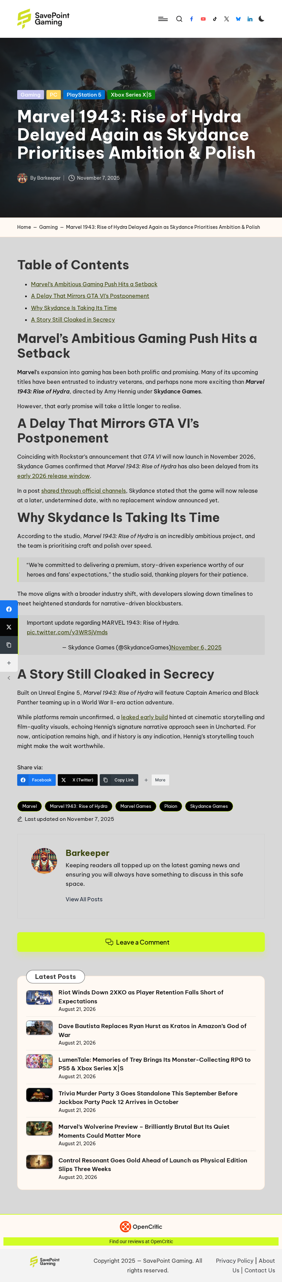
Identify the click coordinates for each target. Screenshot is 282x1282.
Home (24, 227)
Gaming (31, 94)
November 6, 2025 (196, 647)
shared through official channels (83, 490)
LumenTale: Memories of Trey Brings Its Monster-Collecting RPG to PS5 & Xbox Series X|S (154, 1064)
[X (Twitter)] (9, 627)
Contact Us (260, 1270)
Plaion (170, 806)
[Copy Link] (9, 645)
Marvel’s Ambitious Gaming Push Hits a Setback (94, 284)
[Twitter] (227, 18)
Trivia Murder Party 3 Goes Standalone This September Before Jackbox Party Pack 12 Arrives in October (148, 1098)
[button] (84, 899)
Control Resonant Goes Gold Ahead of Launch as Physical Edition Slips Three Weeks (152, 1165)
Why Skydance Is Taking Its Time (74, 307)
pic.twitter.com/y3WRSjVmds (67, 632)
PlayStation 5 (84, 94)
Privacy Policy (234, 1260)
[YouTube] (203, 18)
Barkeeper (87, 853)
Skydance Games (209, 806)
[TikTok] (215, 18)
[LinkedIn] (250, 18)
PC (53, 94)
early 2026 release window (53, 475)
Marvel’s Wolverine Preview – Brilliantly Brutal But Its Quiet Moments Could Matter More (143, 1131)
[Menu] (162, 18)
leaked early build (144, 717)
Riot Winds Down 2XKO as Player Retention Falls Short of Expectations (141, 997)
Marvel (29, 806)
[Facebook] (191, 18)
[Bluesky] (238, 18)
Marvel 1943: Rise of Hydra (78, 806)
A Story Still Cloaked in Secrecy (73, 319)
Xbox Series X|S (131, 94)
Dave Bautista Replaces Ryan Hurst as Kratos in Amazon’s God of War (152, 1030)
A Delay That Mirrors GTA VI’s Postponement (90, 295)
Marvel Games (135, 806)
